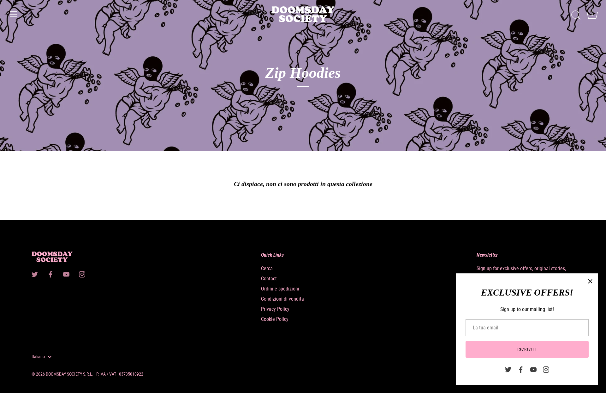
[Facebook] (521, 369)
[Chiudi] (590, 281)
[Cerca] (576, 15)
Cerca (267, 268)
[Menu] (14, 14)
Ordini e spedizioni (280, 289)
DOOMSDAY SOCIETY (64, 374)
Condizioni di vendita (282, 299)
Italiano (38, 356)
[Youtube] (533, 369)
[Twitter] (508, 369)
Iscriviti (527, 349)
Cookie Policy (274, 319)
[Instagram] (546, 369)
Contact (269, 279)
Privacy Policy (275, 309)
